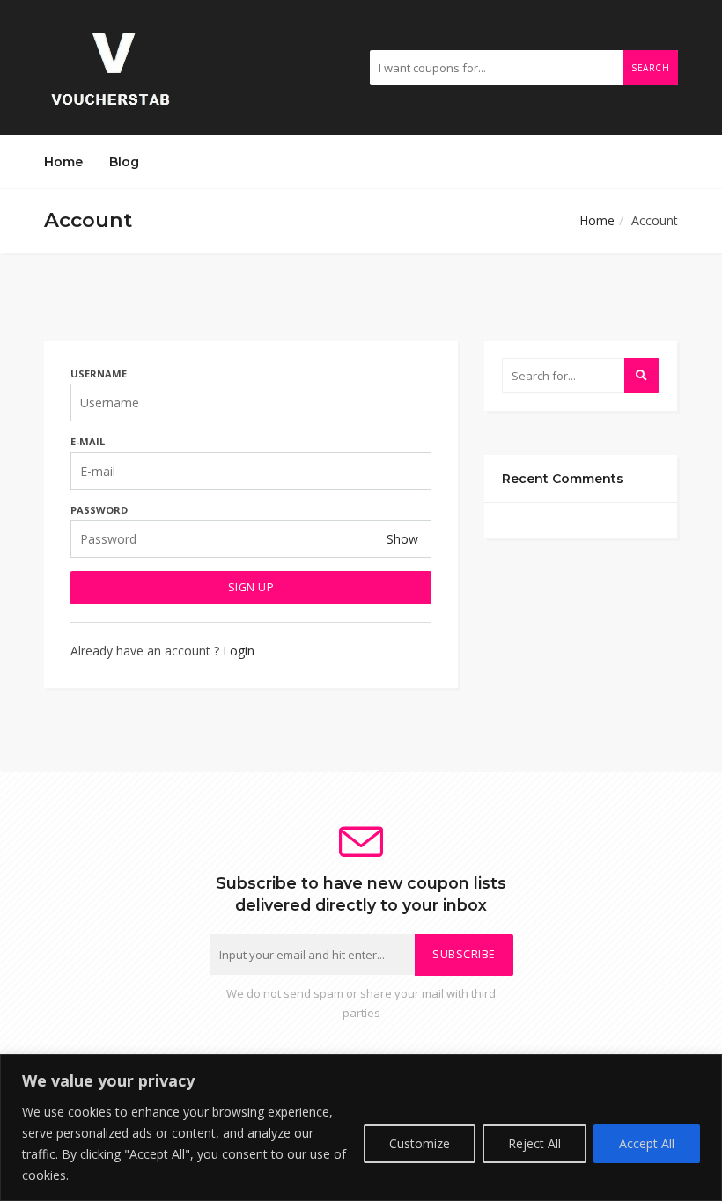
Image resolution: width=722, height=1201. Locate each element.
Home (63, 162)
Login (238, 650)
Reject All (534, 1143)
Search (650, 68)
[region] (361, 1127)
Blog (124, 162)
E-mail (87, 441)
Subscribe (464, 954)
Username (98, 373)
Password (99, 509)
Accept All (646, 1143)
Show (402, 539)
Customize (419, 1143)
